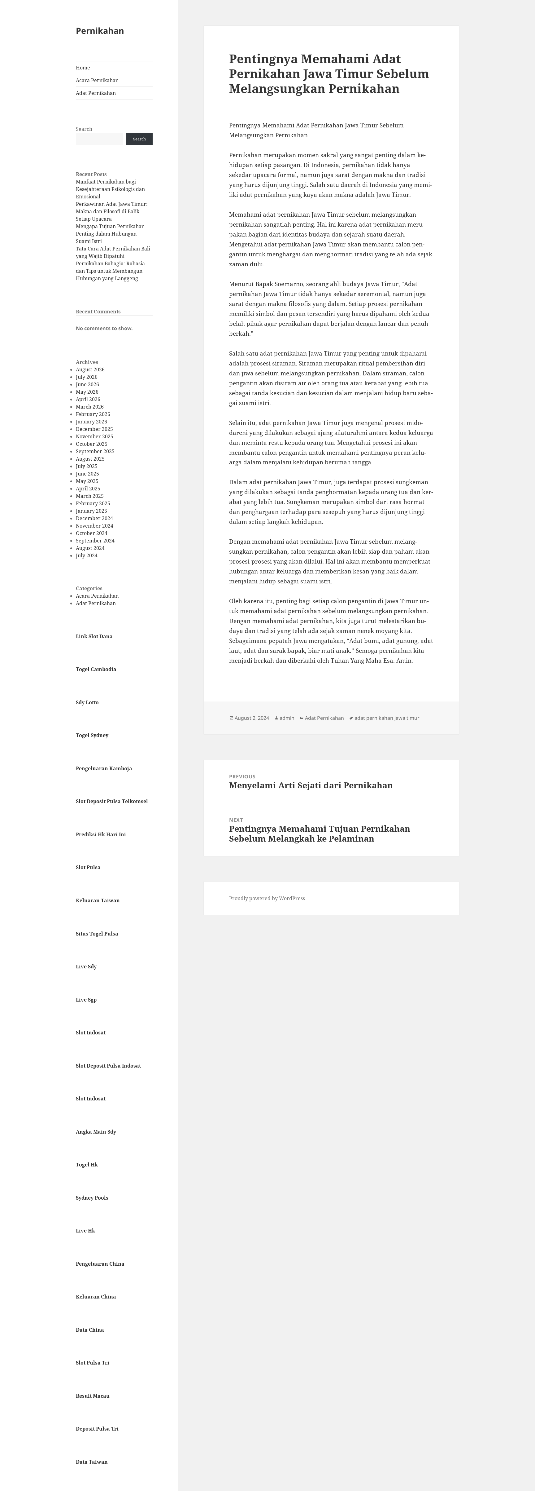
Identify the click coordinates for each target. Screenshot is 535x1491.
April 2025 (88, 488)
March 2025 (90, 496)
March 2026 (90, 406)
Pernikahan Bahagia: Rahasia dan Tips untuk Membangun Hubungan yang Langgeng (110, 271)
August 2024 (90, 548)
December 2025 (94, 429)
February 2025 (93, 503)
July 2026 (87, 377)
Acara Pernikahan (97, 80)
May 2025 (87, 481)
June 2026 (87, 384)
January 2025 (91, 510)
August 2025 (90, 458)
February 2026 (93, 414)
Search (84, 129)
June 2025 (87, 473)
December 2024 (94, 518)
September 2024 (95, 540)
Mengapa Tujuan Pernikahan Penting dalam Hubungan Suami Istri (110, 234)
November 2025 (94, 436)
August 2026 (90, 369)
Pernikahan (100, 30)
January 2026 (91, 421)
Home (83, 67)
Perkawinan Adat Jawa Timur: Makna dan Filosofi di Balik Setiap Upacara (112, 211)
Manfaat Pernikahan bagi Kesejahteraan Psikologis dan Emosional (110, 189)
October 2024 (91, 533)
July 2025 (87, 466)
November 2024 (94, 525)
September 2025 (95, 451)
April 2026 (88, 399)
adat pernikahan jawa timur (387, 718)
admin (287, 718)
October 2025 (91, 443)
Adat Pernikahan (96, 93)
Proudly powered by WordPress (267, 898)
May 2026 (87, 391)
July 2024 (87, 555)
